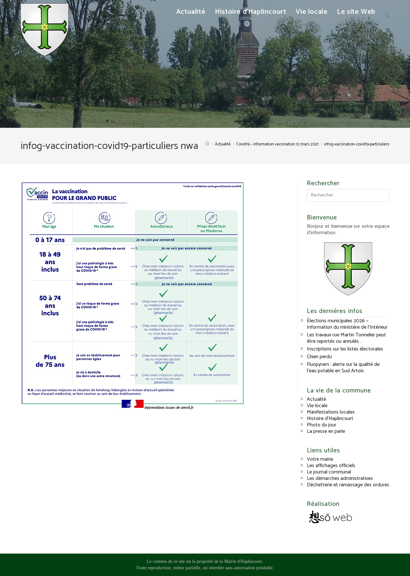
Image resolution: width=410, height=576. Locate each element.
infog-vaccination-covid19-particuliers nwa (361, 144)
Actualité (316, 399)
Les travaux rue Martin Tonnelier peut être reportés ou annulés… (346, 338)
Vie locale (317, 405)
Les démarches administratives (340, 478)
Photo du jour (321, 425)
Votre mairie (320, 459)
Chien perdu (319, 356)
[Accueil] (207, 144)
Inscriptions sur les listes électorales (345, 349)
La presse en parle (326, 431)
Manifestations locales (331, 412)
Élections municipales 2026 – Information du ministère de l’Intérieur (347, 324)
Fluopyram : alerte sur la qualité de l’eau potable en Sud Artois (343, 367)
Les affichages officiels (331, 465)
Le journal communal (329, 472)
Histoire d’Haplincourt (330, 418)
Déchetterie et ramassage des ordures (348, 485)
